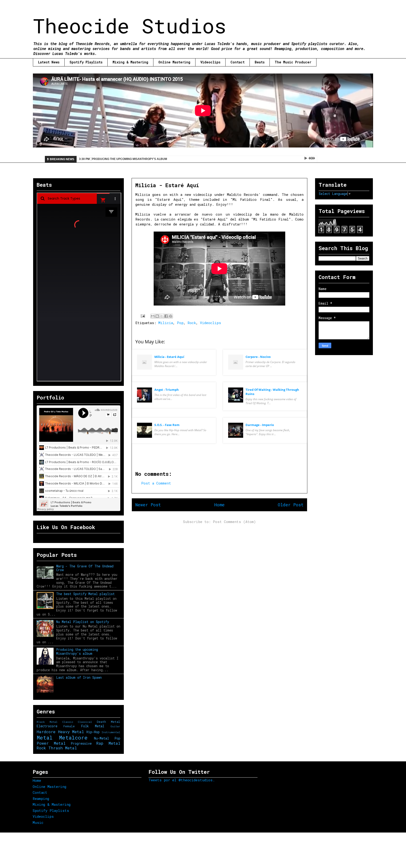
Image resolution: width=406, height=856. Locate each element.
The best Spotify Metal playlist (85, 594)
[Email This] (152, 316)
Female (69, 726)
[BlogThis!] (157, 316)
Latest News (48, 62)
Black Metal (47, 722)
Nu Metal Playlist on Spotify (82, 622)
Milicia (165, 322)
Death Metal (108, 722)
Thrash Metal (62, 748)
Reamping (41, 798)
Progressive (81, 743)
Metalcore (73, 737)
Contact (237, 62)
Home (219, 504)
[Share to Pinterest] (170, 316)
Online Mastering (174, 62)
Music (38, 822)
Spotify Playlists (86, 62)
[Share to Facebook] (166, 316)
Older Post (291, 504)
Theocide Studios (129, 25)
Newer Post (148, 504)
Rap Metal (108, 743)
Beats (260, 62)
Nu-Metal (101, 738)
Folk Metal (92, 726)
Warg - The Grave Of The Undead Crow (84, 568)
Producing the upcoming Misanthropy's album (77, 651)
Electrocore (47, 726)
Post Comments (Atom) (234, 521)
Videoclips (210, 62)
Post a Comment (156, 483)
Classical (85, 722)
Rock (191, 322)
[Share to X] (161, 316)
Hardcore (46, 731)
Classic (67, 722)
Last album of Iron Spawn (79, 677)
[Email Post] (143, 315)
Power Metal (51, 743)
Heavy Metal (71, 731)
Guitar (115, 726)
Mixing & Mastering (130, 62)
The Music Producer (293, 62)
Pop (180, 322)
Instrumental (111, 732)
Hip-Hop (93, 732)
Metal (44, 737)
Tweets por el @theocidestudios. (181, 780)
